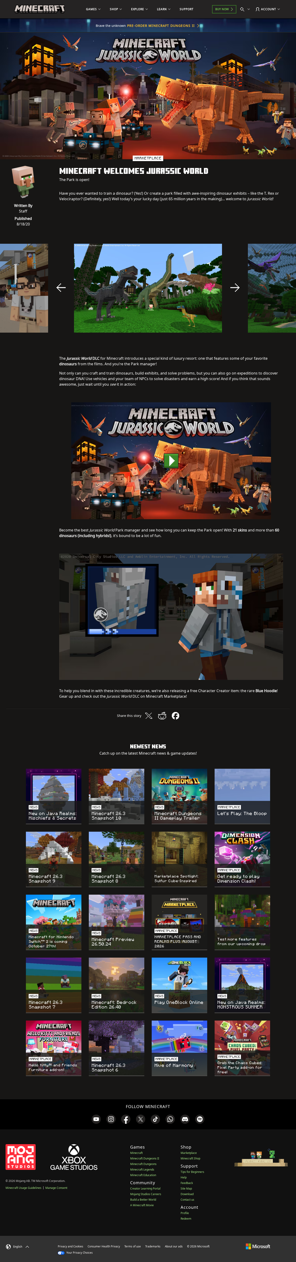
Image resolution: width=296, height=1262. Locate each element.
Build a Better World (143, 1200)
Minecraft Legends (142, 1169)
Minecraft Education (143, 1175)
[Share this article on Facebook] (175, 715)
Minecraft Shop (190, 1158)
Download (187, 1194)
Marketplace (189, 1153)
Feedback (187, 1183)
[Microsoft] (258, 1246)
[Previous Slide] (61, 287)
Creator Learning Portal (145, 1188)
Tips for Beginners (192, 1172)
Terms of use (132, 1246)
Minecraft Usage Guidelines (23, 1187)
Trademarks (152, 1246)
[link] (96, 1119)
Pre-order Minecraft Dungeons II (161, 25)
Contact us (187, 1200)
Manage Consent (56, 1187)
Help (184, 1177)
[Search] (246, 9)
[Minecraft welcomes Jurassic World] (171, 460)
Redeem (186, 1219)
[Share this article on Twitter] (148, 715)
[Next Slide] (235, 287)
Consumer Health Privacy (104, 1246)
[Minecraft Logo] (39, 9)
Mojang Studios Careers (145, 1194)
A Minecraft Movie (142, 1205)
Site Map (186, 1188)
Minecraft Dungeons (143, 1164)
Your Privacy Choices (79, 1252)
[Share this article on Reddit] (162, 715)
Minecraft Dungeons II (144, 1158)
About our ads (174, 1246)
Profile (185, 1213)
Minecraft (136, 1153)
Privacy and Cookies (70, 1246)
